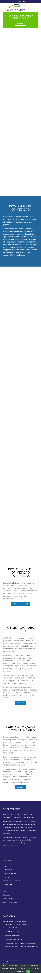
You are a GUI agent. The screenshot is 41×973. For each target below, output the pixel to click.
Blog (4, 891)
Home (5, 866)
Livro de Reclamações (10, 902)
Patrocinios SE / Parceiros (11, 881)
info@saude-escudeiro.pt (13, 939)
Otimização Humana (10, 873)
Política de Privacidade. (17, 971)
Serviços (6, 877)
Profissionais (7, 884)
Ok (28, 971)
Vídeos (5, 888)
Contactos (6, 895)
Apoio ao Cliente (8, 898)
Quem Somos (7, 870)
